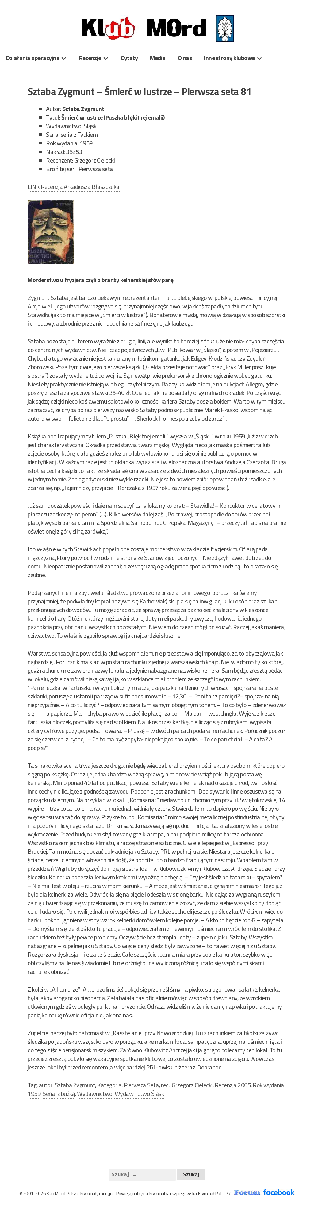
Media (158, 58)
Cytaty (129, 58)
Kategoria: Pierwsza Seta (128, 1085)
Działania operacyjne (32, 58)
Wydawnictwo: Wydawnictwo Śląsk (120, 1093)
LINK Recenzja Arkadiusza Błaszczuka (74, 186)
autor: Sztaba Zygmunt (67, 1085)
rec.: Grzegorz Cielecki (187, 1085)
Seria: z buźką (59, 1093)
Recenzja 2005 (233, 1085)
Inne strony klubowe (229, 58)
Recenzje (90, 58)
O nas (185, 58)
